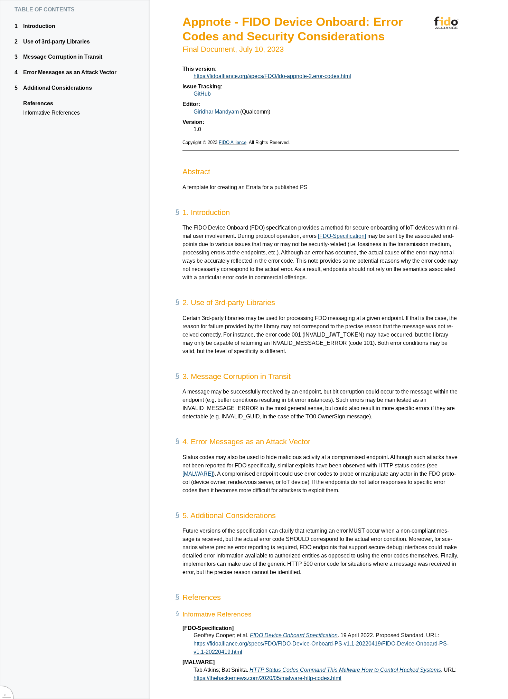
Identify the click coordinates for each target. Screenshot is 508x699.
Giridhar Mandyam (216, 112)
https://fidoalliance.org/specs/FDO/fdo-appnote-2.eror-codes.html (272, 76)
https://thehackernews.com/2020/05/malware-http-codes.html (267, 678)
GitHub (202, 94)
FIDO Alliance (232, 142)
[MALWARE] (197, 474)
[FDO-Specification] (342, 236)
